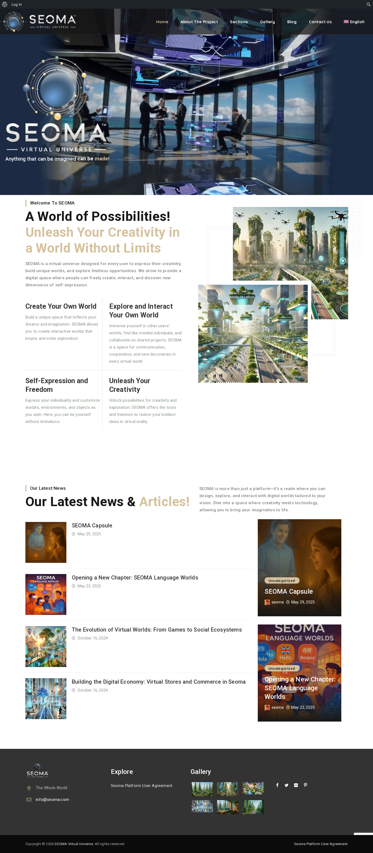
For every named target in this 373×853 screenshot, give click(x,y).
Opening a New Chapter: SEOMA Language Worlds (135, 577)
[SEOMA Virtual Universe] (42, 22)
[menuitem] (5, 4)
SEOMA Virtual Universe (74, 844)
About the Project (199, 21)
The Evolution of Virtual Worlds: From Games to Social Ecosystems (157, 629)
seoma (278, 602)
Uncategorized (281, 581)
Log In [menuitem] (16, 4)
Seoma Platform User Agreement (142, 785)
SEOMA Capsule (92, 525)
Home (162, 21)
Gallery (267, 21)
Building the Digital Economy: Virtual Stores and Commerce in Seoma (159, 681)
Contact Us (320, 21)
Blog (292, 21)
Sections (239, 21)
